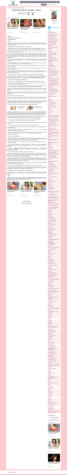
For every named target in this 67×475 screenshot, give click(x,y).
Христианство (50, 312)
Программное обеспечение (53, 274)
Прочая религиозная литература (54, 308)
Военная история (51, 217)
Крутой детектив (51, 86)
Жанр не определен (52, 368)
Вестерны (50, 149)
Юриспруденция (51, 260)
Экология (49, 259)
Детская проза (50, 163)
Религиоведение (51, 244)
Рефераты (50, 246)
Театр (49, 384)
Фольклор (50, 397)
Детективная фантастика (53, 39)
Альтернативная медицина (53, 207)
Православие (50, 305)
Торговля (49, 362)
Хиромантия (50, 317)
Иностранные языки (52, 224)
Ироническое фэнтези (52, 42)
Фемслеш (49, 146)
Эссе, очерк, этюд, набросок (53, 125)
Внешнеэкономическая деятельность (52, 349)
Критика (49, 294)
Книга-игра (50, 172)
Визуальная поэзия (51, 181)
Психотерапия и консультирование (51, 243)
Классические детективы (53, 83)
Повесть (49, 109)
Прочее (49, 374)
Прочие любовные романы (53, 139)
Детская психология (52, 221)
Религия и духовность (52, 301)
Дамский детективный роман (53, 78)
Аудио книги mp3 (54, 418)
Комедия (49, 321)
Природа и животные (52, 155)
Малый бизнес (50, 356)
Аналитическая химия (52, 263)
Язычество (50, 315)
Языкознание (50, 262)
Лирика (49, 185)
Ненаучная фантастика (52, 54)
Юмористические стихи (52, 327)
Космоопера (50, 48)
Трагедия (50, 396)
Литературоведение (51, 229)
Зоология (49, 223)
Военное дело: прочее (52, 412)
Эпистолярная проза (52, 123)
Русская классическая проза (53, 115)
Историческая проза (52, 102)
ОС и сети (49, 271)
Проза (49, 97)
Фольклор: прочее (51, 405)
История (49, 226)
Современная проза (51, 122)
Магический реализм (52, 106)
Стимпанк (50, 62)
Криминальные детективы (53, 84)
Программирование (51, 272)
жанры (29, 1)
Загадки (49, 400)
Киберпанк (50, 45)
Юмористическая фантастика (53, 71)
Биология (50, 210)
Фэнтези (49, 68)
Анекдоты (50, 320)
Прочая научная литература (53, 239)
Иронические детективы (52, 80)
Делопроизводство (51, 352)
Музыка (49, 381)
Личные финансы (51, 355)
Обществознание (51, 233)
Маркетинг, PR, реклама (52, 358)
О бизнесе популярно (52, 359)
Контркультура (51, 105)
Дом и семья (50, 329)
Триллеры (50, 94)
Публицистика (51, 299)
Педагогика (50, 236)
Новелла (49, 108)
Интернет (50, 268)
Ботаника (50, 214)
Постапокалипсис (51, 57)
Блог (34, 1)
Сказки (49, 175)
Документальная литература (54, 288)
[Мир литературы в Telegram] (54, 28)
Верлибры (50, 179)
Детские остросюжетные (52, 166)
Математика (50, 230)
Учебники (50, 250)
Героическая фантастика (52, 35)
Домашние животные (52, 330)
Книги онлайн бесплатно (54, 417)
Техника (49, 371)
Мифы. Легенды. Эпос (52, 202)
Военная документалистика (53, 291)
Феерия (49, 126)
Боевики (49, 77)
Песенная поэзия (51, 188)
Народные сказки (51, 402)
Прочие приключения (52, 156)
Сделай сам (50, 339)
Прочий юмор (50, 323)
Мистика (49, 51)
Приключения (51, 147)
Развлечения (50, 336)
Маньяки (49, 87)
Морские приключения (52, 152)
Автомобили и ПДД (51, 373)
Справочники (50, 285)
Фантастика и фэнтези (52, 32)
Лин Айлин (54, 23)
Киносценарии (51, 391)
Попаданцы (50, 55)
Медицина (50, 232)
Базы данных (50, 266)
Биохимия (50, 213)
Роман (49, 114)
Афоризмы (50, 99)
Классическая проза (52, 103)
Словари (49, 283)
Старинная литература (52, 194)
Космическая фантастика (53, 47)
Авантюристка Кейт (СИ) (54, 20)
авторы (45, 1)
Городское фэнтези (51, 36)
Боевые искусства (51, 409)
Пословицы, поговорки (52, 403)
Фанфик (49, 385)
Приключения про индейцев (53, 153)
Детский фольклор (51, 170)
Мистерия (50, 393)
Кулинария (50, 333)
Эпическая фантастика (52, 69)
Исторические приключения (53, 150)
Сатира (49, 324)
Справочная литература (53, 277)
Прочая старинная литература (53, 204)
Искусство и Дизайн (52, 292)
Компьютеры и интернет (53, 265)
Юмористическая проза (52, 326)
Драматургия (50, 184)
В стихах (49, 182)
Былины (49, 399)
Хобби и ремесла (51, 342)
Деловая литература (52, 345)
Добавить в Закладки (51, 4)
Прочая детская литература (53, 173)
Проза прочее (50, 111)
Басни (49, 178)
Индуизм (49, 304)
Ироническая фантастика (53, 41)
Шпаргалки (50, 257)
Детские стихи (51, 169)
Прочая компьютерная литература (52, 276)
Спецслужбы (50, 408)
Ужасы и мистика (51, 65)
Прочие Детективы (51, 93)
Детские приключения (52, 167)
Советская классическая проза (54, 120)
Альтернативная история (52, 74)
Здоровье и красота (51, 332)
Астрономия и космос (52, 208)
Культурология (51, 227)
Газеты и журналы (51, 376)
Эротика (49, 144)
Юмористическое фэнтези (53, 72)
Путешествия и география (52, 158)
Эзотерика (50, 314)
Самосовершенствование (52, 311)
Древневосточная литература (53, 197)
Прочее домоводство (52, 335)
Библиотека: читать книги (54, 420)
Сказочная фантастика (52, 58)
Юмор (49, 318)
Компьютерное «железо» (52, 269)
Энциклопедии (51, 286)
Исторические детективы (53, 81)
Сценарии (50, 394)
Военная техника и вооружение (54, 411)
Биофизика (50, 211)
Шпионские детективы (52, 96)
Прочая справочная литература (54, 279)
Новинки (51, 1)
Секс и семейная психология (53, 247)
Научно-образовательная (53, 205)
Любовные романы (52, 128)
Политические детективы (53, 90)
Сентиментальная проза (52, 119)
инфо (57, 1)
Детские (49, 159)
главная (23, 1)
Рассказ (49, 112)
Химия (49, 256)
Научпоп (49, 295)
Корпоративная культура (52, 353)
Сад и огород (50, 338)
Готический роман (51, 38)
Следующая (23, 13)
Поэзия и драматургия (52, 176)
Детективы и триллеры (52, 75)
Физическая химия (51, 253)
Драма (49, 390)
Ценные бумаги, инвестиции (53, 365)
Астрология (50, 302)
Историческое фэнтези (52, 44)
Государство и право (52, 220)
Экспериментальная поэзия (53, 191)
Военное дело (50, 406)
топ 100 (39, 1)
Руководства (50, 282)
